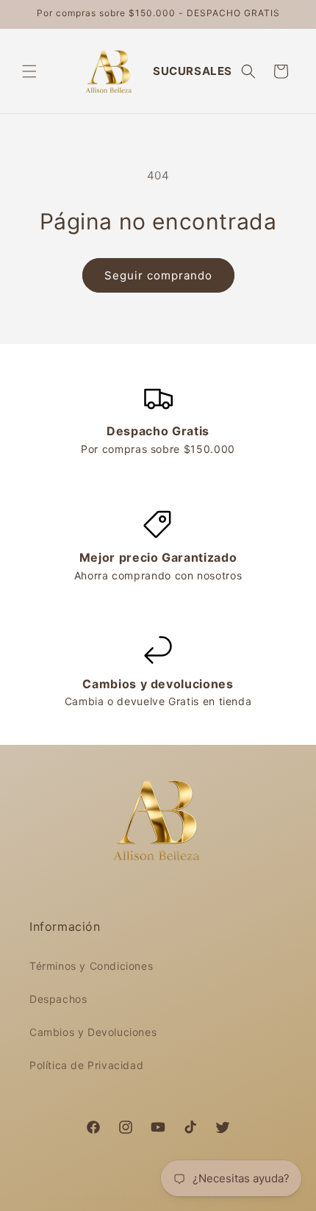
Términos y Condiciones (91, 966)
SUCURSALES (192, 71)
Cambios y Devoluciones (93, 1032)
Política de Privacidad (86, 1065)
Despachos (58, 999)
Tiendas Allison (118, 1198)
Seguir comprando (158, 275)
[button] (29, 71)
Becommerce (241, 1198)
